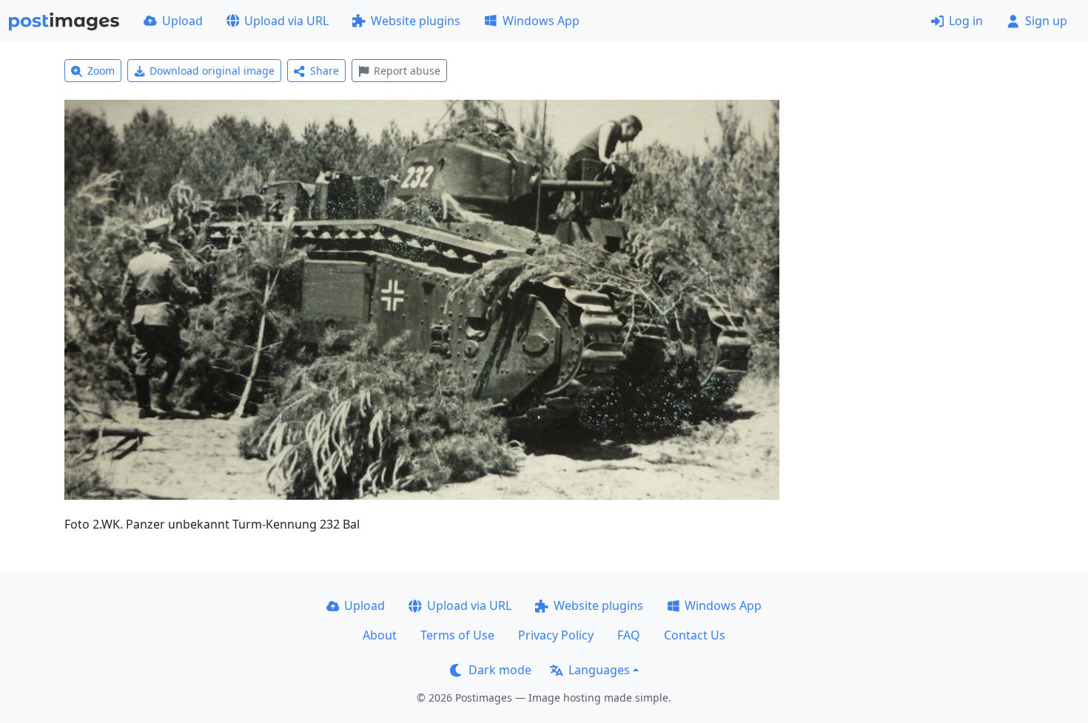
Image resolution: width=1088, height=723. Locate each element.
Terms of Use (457, 635)
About (380, 635)
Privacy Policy (556, 635)
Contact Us (694, 635)
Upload (182, 21)
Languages (599, 670)
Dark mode (500, 670)
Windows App (541, 21)
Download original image (212, 71)
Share (324, 71)
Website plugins (415, 21)
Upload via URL (286, 21)
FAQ (628, 635)
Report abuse (407, 71)
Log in (966, 21)
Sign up (1046, 21)
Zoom (101, 71)
